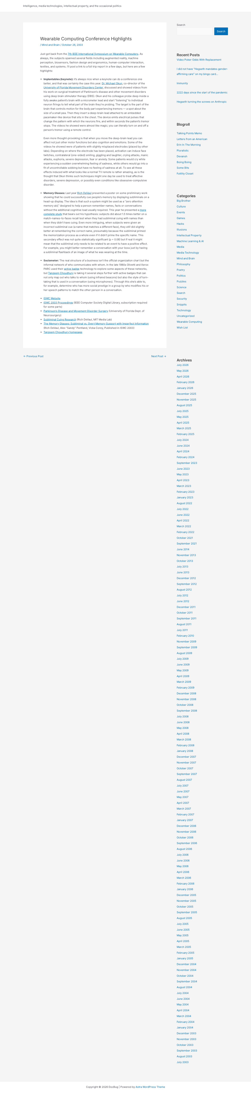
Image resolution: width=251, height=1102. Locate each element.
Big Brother (184, 200)
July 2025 (183, 411)
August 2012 (184, 589)
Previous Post (33, 356)
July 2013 (182, 566)
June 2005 (183, 929)
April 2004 (183, 1010)
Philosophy (183, 264)
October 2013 (185, 561)
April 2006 (183, 872)
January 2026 (185, 388)
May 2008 (183, 727)
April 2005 (183, 941)
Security (182, 298)
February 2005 (185, 952)
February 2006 (185, 883)
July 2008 (183, 716)
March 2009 (184, 681)
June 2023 (183, 468)
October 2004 (185, 975)
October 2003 (185, 1045)
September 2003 (187, 1050)
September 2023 (187, 463)
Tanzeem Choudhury (60, 273)
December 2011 (186, 607)
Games (181, 218)
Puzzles (181, 281)
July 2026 (183, 365)
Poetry (181, 269)
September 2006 (187, 843)
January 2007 (185, 820)
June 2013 (183, 572)
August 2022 (184, 503)
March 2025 (184, 428)
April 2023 (183, 480)
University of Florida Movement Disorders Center (73, 87)
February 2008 (185, 745)
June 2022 (183, 514)
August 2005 (184, 918)
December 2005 (186, 895)
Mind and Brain (51, 44)
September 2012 (187, 584)
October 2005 (185, 906)
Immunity (182, 83)
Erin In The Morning (189, 144)
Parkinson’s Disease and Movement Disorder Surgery (76, 311)
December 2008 (186, 693)
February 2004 (185, 1021)
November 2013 (186, 555)
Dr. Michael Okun (112, 83)
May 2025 (183, 416)
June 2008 (183, 722)
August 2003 (184, 1056)
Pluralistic (183, 150)
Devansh (182, 156)
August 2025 (184, 405)
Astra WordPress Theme (150, 1087)
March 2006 (184, 877)
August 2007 (184, 779)
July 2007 (183, 785)
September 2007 (187, 774)
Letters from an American (192, 139)
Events (181, 212)
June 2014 (183, 549)
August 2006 (184, 849)
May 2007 (183, 797)
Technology (184, 310)
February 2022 (185, 532)
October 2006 (185, 837)
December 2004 (186, 964)
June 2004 (183, 998)
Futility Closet (185, 173)
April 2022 (183, 520)
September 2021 (187, 543)
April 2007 (183, 802)
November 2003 (186, 1039)
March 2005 (184, 947)
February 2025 (185, 434)
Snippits (182, 304)
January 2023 (185, 497)
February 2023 (185, 491)
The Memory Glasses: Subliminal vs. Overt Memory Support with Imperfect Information (96, 323)
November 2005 (186, 900)
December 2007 (186, 756)
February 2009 (185, 687)
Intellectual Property (189, 235)
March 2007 (184, 808)
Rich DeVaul (84, 193)
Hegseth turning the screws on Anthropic (202, 101)
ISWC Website (52, 298)
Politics (181, 275)
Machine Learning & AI (190, 241)
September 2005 (187, 912)
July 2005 (183, 923)
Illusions (182, 229)
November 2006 (186, 831)
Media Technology (188, 252)
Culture (181, 206)
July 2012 (182, 595)
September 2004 (187, 981)
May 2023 (183, 474)
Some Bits (183, 167)
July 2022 (183, 509)
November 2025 (186, 399)
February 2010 (185, 635)
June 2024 (183, 445)
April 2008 (183, 733)
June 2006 (183, 860)
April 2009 (183, 676)
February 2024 (185, 457)
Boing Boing (184, 162)
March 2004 (184, 1016)
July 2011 (182, 630)
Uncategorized (185, 316)
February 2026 (185, 382)
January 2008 (185, 751)
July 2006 (183, 854)
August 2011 (184, 624)
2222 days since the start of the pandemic (202, 92)
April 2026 (183, 376)
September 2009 (187, 647)
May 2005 (183, 935)
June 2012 (183, 601)
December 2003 (186, 1033)
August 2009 (184, 653)
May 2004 (183, 1004)
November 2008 (186, 699)
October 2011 (185, 612)
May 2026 (183, 370)
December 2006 (186, 825)
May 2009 (183, 670)
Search (181, 24)
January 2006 (185, 889)
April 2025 (183, 422)
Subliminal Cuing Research (60, 319)
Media (180, 246)
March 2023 (184, 486)
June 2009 (183, 664)
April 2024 (183, 451)
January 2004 (185, 1027)
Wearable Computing (189, 321)
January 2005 (185, 958)
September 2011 (186, 618)
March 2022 (184, 526)
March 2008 (184, 739)
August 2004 (184, 987)
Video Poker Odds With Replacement (199, 59)
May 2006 (183, 866)
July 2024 (183, 439)
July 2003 (183, 1062)
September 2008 (187, 710)
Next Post (158, 356)
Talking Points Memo (189, 133)
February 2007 (185, 814)
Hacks (180, 223)
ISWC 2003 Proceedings (58, 302)
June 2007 (183, 791)
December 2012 (186, 578)
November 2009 (186, 641)
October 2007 (185, 768)
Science (181, 287)
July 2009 (183, 658)
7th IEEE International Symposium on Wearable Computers (103, 53)
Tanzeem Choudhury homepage (63, 332)
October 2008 (185, 704)
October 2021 (185, 537)
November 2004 (186, 970)
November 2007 (186, 762)
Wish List (182, 327)
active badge (71, 268)
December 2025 (186, 393)
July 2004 (183, 993)
